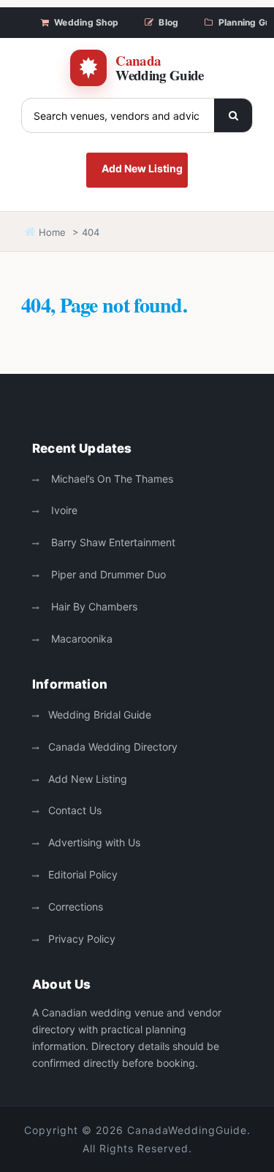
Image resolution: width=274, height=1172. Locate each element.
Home (51, 232)
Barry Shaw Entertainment (111, 542)
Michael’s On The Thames (110, 478)
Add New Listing (142, 168)
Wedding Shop (86, 22)
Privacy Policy (81, 938)
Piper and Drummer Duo (107, 574)
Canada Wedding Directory (113, 746)
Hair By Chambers (92, 606)
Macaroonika (80, 638)
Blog (168, 22)
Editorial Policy (83, 874)
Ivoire (62, 510)
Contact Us (75, 810)
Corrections (75, 906)
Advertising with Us (94, 842)
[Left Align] (233, 115)
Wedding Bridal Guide (99, 714)
